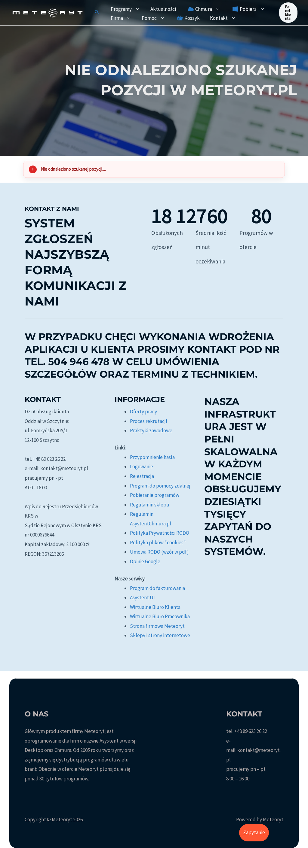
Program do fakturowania (157, 588)
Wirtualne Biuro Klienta (155, 607)
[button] (97, 12)
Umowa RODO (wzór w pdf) (159, 552)
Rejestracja (142, 476)
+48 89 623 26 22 (250, 731)
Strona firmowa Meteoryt (157, 626)
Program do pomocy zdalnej (160, 485)
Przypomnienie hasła (152, 457)
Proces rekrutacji (148, 421)
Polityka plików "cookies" (158, 542)
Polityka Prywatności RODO (159, 533)
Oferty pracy (143, 411)
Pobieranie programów (154, 495)
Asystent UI (142, 597)
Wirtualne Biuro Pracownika (160, 616)
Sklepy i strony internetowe (160, 635)
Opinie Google (145, 561)
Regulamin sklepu (149, 504)
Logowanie (141, 466)
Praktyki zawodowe (151, 430)
